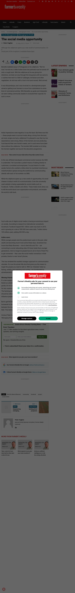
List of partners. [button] (52, 305)
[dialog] (37, 296)
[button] (37, 297)
